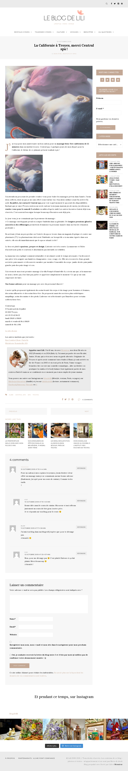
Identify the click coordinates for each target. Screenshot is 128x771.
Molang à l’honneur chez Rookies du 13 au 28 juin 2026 (115, 213)
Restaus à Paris (22, 32)
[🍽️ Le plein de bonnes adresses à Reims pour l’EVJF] (32, 729)
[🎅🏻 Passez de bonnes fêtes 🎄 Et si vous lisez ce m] (117, 729)
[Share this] (62, 399)
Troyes (36, 395)
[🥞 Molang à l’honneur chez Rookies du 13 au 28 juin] (10, 729)
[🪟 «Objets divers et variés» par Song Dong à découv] (96, 729)
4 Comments (87, 400)
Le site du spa (11, 331)
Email (13, 627)
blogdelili (48, 378)
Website (13, 634)
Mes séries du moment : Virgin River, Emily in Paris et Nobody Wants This (115, 198)
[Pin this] (73, 399)
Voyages (74, 32)
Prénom (99, 98)
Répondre (81, 468)
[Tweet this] (66, 399)
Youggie (25, 467)
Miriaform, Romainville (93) (16, 343)
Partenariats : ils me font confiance (36, 758)
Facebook (12, 384)
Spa (29, 395)
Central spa (20, 395)
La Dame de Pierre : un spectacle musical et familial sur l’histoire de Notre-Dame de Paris (115, 231)
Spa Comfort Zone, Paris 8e (16, 340)
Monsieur (65, 350)
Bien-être (88, 32)
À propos (10, 758)
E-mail (100, 108)
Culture (61, 32)
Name (13, 619)
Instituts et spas (69, 54)
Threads (29, 384)
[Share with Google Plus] (69, 399)
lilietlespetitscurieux (17, 381)
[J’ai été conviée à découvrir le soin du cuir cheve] (74, 729)
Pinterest (21, 384)
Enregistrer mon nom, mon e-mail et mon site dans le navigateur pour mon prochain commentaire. (48, 646)
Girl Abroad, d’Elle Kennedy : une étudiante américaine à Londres (116, 167)
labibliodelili (47, 381)
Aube (11, 395)
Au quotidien (105, 32)
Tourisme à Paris (43, 32)
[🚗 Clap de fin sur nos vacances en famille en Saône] (53, 729)
